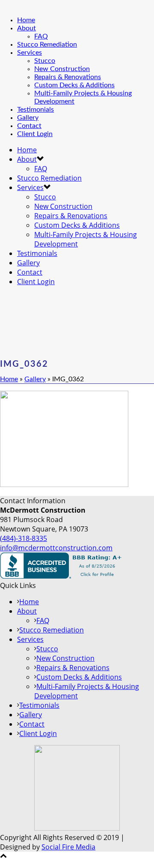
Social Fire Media (68, 847)
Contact (29, 125)
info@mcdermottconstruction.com (56, 547)
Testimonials (35, 109)
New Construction (62, 68)
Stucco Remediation (47, 44)
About (26, 28)
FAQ (41, 36)
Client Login (35, 134)
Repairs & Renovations (67, 77)
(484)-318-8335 (23, 538)
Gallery (27, 117)
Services (29, 52)
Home (26, 20)
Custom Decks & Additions (74, 85)
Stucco (44, 60)
